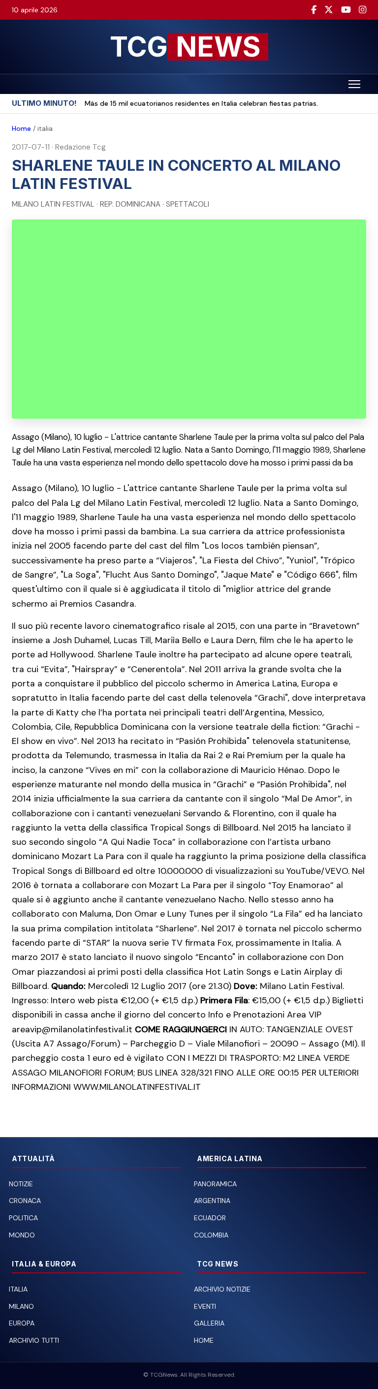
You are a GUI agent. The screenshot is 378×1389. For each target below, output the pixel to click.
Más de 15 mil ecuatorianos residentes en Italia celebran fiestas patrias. (201, 103)
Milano (21, 1306)
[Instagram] (362, 9)
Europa (21, 1323)
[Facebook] (313, 9)
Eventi (205, 1306)
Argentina (212, 1200)
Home (21, 128)
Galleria (209, 1323)
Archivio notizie (222, 1289)
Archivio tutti (34, 1340)
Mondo (22, 1235)
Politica (23, 1217)
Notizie (21, 1183)
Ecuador (210, 1217)
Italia (18, 1289)
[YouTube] (346, 9)
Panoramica (215, 1183)
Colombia (211, 1235)
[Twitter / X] (328, 9)
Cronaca (25, 1200)
